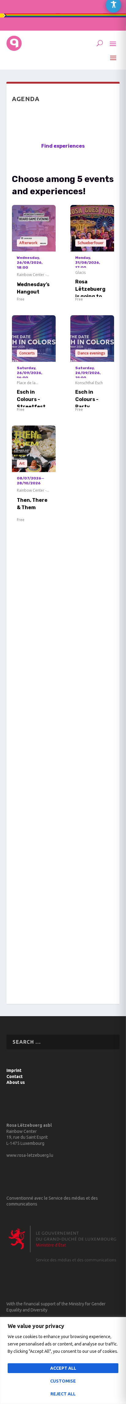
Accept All (63, 1368)
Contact (14, 1076)
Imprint (13, 1070)
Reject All (63, 1393)
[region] (63, 1360)
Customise (63, 1381)
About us (15, 1082)
